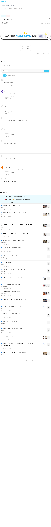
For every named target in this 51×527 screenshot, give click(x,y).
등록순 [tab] (13, 75)
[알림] (49, 1)
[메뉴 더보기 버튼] (2, 8)
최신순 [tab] (9, 75)
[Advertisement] (25, 12)
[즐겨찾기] (6, 193)
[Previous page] (19, 360)
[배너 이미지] (25, 36)
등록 (46, 70)
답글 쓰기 (13, 85)
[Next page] (32, 360)
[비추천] (8, 85)
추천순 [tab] (4, 75)
